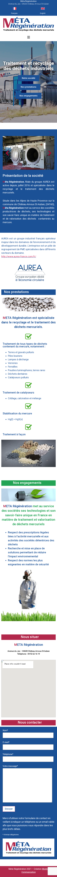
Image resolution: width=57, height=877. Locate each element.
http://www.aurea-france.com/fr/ (18, 256)
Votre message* (10, 766)
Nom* (5, 730)
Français (14, 13)
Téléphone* (8, 754)
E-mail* (6, 742)
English (42, 13)
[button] (28, 37)
